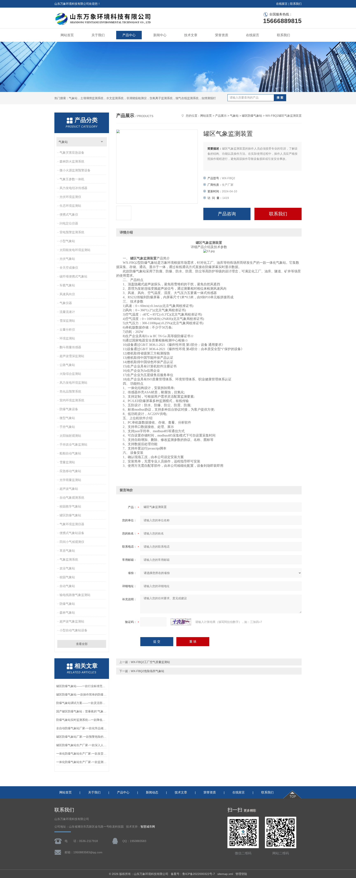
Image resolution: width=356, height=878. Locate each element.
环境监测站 (67, 338)
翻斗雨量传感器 (70, 347)
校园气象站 (67, 577)
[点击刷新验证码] (181, 621)
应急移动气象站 (70, 471)
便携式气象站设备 (72, 533)
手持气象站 (67, 427)
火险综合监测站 (70, 373)
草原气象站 (67, 550)
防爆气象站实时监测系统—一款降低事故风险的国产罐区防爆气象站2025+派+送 (81, 719)
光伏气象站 (67, 258)
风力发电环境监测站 (73, 382)
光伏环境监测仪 (70, 197)
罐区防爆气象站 (70, 515)
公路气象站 (67, 365)
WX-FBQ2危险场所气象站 (147, 671)
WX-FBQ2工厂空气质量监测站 (150, 662)
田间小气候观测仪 (72, 542)
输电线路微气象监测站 (75, 595)
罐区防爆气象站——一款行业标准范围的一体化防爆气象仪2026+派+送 (81, 686)
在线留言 (282, 3)
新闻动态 (152, 792)
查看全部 (82, 644)
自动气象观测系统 (72, 497)
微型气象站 (67, 418)
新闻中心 (159, 35)
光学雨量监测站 (70, 480)
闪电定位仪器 (69, 223)
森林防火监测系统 (72, 161)
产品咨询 (227, 213)
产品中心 (129, 35)
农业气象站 (67, 568)
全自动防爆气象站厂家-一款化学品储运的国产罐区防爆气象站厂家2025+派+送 (81, 728)
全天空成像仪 (69, 267)
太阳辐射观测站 (70, 435)
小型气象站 (67, 241)
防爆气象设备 (69, 409)
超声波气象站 (69, 488)
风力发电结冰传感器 (73, 188)
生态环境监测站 (70, 205)
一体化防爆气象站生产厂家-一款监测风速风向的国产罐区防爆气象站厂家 (81, 762)
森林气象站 (67, 612)
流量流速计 (67, 312)
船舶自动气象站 (70, 453)
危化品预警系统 (70, 391)
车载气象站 (67, 285)
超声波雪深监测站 (72, 356)
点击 (102, 141)
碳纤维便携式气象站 (73, 276)
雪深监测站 (67, 320)
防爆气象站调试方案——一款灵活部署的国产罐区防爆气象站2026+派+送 (81, 703)
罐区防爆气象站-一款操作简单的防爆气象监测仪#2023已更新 (81, 694)
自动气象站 (67, 586)
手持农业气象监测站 (73, 444)
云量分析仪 (67, 329)
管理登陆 (241, 874)
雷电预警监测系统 (72, 232)
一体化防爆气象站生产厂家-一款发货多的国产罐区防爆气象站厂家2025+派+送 (81, 753)
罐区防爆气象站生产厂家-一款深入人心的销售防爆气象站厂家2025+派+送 (81, 745)
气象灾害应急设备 (72, 152)
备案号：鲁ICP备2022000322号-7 (193, 874)
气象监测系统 (69, 559)
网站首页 (67, 35)
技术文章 (190, 35)
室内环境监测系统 (72, 400)
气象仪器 (66, 303)
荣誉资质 (221, 35)
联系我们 (296, 3)
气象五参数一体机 (72, 179)
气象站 (63, 142)
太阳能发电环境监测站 (75, 250)
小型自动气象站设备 (73, 630)
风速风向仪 (67, 294)
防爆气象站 (67, 603)
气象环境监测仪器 (72, 524)
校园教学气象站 (70, 506)
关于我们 (98, 35)
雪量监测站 (67, 462)
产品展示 (221, 115)
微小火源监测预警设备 (75, 170)
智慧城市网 (148, 826)
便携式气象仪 (69, 214)
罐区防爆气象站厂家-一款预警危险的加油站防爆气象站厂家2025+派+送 (81, 736)
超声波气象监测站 (72, 621)
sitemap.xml (225, 874)
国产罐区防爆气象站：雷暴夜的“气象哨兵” (81, 711)
